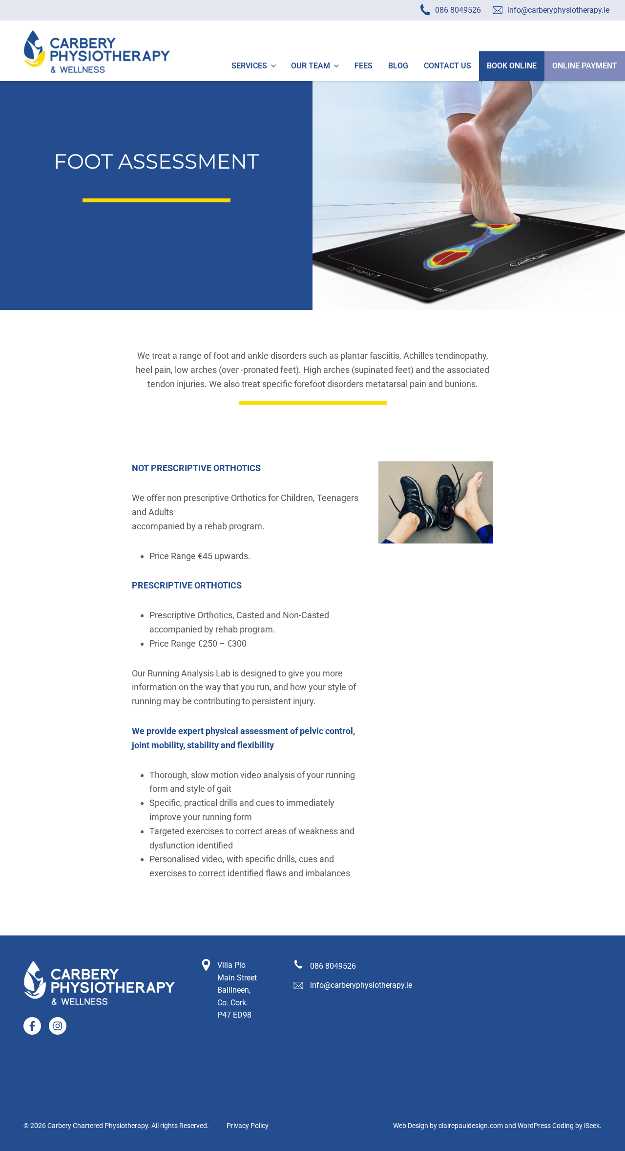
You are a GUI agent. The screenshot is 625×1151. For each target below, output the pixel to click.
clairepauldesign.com (470, 1126)
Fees (363, 65)
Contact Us (447, 65)
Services (249, 65)
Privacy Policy (248, 1126)
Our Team (310, 65)
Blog (398, 65)
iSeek (592, 1126)
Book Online (512, 65)
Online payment (584, 65)
